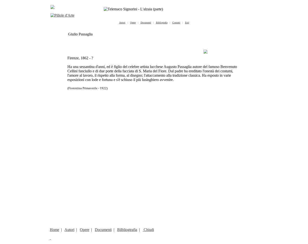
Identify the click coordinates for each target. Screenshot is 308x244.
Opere (84, 230)
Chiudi (148, 230)
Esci (187, 22)
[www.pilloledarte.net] (62, 15)
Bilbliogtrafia (127, 230)
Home (54, 230)
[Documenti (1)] (205, 52)
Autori (69, 230)
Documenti (103, 230)
